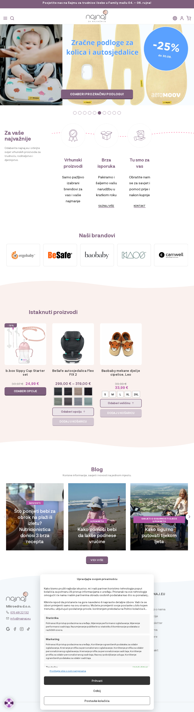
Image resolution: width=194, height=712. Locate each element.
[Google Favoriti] (8, 629)
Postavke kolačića (97, 701)
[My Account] (182, 18)
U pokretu (97, 521)
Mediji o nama (156, 609)
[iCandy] (23, 255)
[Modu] (97, 255)
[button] (75, 113)
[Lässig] (171, 255)
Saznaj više (97, 94)
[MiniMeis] (134, 255)
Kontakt (140, 205)
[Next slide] (170, 64)
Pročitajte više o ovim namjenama (68, 670)
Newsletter (155, 623)
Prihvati (97, 681)
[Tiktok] (28, 629)
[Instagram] (21, 629)
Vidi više (97, 560)
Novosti (35, 503)
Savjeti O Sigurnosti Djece (159, 518)
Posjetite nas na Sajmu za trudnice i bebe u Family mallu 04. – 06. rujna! (97, 3)
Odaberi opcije (25, 391)
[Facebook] (15, 629)
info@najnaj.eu (20, 618)
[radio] (58, 391)
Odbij (97, 691)
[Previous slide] (24, 64)
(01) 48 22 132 (19, 612)
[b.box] (60, 255)
